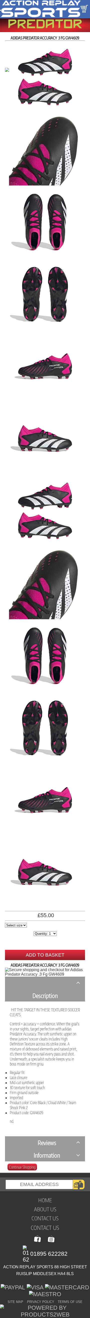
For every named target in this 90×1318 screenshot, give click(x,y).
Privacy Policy (40, 1302)
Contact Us (45, 1227)
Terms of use (70, 1302)
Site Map (15, 1302)
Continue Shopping (22, 1167)
